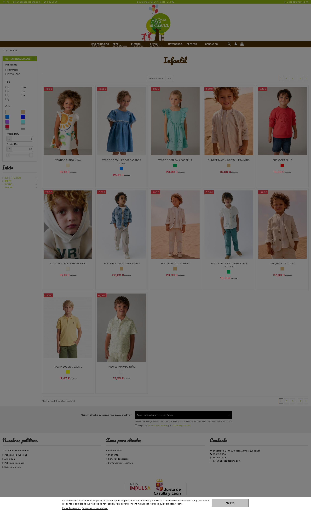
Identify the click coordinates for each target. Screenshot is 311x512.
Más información (71, 508)
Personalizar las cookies (95, 508)
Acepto (230, 503)
